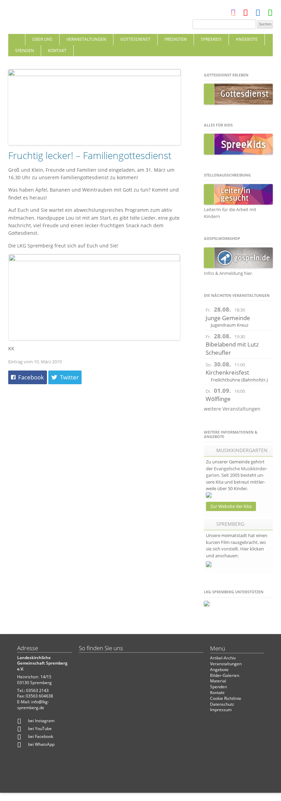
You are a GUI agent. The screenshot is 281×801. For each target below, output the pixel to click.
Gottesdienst (135, 39)
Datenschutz (222, 704)
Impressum (221, 710)
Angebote (247, 39)
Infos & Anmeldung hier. (228, 273)
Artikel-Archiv (223, 658)
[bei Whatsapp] (270, 14)
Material (218, 681)
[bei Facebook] (257, 14)
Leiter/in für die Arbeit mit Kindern (230, 212)
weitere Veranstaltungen (232, 408)
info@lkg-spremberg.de (33, 705)
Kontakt (57, 50)
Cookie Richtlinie (225, 698)
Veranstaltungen (86, 39)
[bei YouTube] (245, 14)
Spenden (24, 50)
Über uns (42, 39)
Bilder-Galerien (224, 675)
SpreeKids (211, 39)
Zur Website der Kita (231, 506)
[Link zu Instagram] (233, 14)
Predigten (175, 39)
